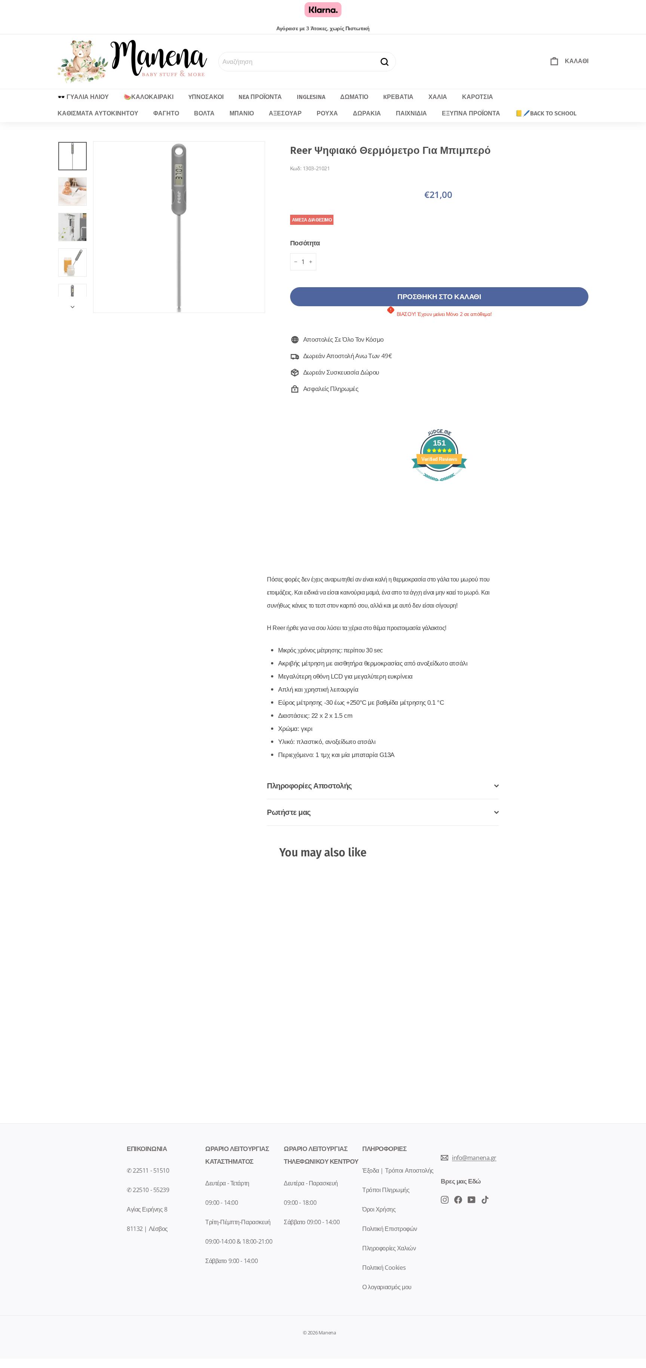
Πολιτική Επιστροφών (389, 1229)
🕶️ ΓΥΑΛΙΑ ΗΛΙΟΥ (83, 96)
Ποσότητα (305, 242)
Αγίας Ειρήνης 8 (147, 1209)
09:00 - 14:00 (221, 1202)
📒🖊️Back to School (545, 113)
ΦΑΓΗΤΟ (166, 113)
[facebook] (445, 1199)
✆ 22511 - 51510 (148, 1170)
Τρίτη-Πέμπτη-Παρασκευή (238, 1222)
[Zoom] (179, 227)
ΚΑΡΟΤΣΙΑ (477, 96)
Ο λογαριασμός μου (387, 1287)
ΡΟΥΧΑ (327, 113)
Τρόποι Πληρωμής (386, 1190)
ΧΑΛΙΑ (437, 96)
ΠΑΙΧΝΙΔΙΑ (411, 113)
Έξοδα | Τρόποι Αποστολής (398, 1170)
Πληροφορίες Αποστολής (309, 786)
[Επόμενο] (72, 304)
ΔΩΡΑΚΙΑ (367, 113)
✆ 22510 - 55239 (148, 1190)
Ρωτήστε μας (289, 812)
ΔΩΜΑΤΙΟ (354, 96)
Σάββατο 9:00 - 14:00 (231, 1261)
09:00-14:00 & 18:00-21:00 (238, 1241)
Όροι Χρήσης (379, 1209)
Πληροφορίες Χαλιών (389, 1248)
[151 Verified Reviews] (439, 484)
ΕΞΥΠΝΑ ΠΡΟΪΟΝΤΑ (471, 113)
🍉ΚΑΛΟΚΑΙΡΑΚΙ (148, 96)
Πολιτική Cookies (384, 1267)
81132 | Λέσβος (147, 1229)
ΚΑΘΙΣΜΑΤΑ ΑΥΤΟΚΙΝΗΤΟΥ (98, 113)
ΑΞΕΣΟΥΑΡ (285, 113)
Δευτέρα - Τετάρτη (227, 1183)
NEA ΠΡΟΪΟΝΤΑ (260, 96)
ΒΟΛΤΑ (204, 113)
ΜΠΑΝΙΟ (242, 113)
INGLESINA (311, 96)
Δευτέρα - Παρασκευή (311, 1183)
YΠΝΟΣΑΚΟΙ (206, 96)
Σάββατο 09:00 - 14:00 (311, 1222)
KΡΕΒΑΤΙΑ (398, 96)
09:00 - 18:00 (300, 1202)
